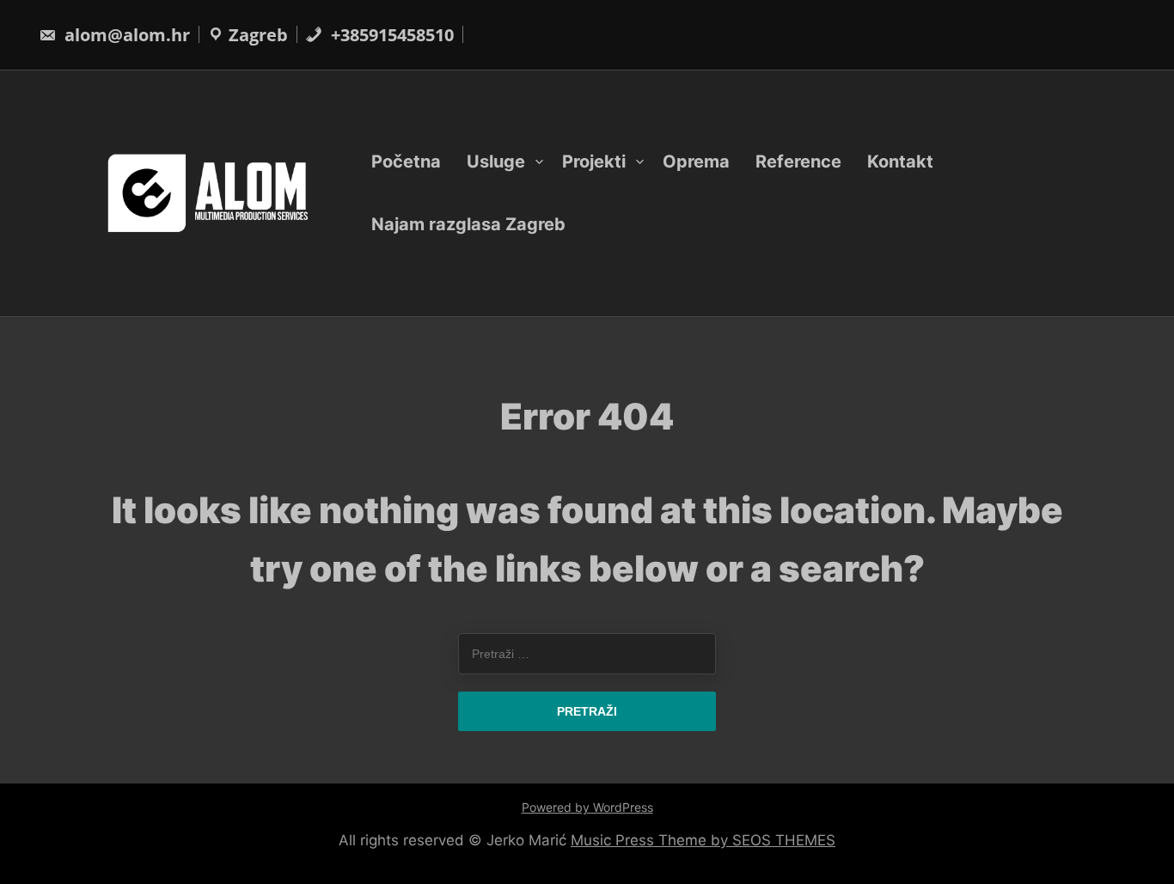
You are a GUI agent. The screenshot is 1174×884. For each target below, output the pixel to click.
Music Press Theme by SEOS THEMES (703, 840)
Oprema (696, 161)
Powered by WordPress (587, 807)
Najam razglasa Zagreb (468, 224)
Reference (798, 161)
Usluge (496, 161)
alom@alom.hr (125, 34)
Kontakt (900, 161)
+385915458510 (390, 34)
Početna (406, 161)
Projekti (594, 161)
